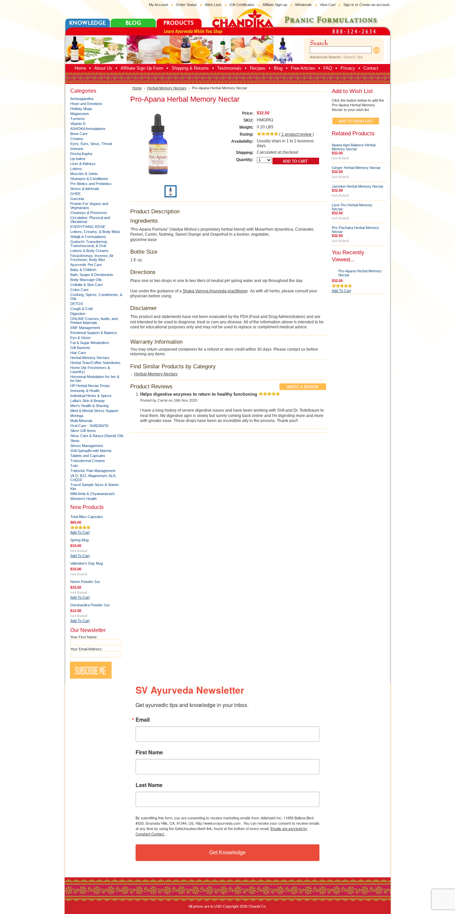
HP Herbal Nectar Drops (90, 386)
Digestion (77, 314)
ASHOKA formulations (88, 129)
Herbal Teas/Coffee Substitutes (95, 363)
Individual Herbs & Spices (91, 396)
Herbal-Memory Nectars (90, 358)
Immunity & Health (85, 391)
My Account (158, 5)
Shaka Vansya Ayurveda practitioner (215, 291)
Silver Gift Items (83, 431)
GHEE (75, 194)
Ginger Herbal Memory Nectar (356, 168)
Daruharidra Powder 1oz (90, 605)
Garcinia (77, 199)
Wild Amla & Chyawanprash (92, 494)
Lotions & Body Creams (89, 251)
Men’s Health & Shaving (89, 406)
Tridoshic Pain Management (92, 471)
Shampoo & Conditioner (89, 179)
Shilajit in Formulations (88, 237)
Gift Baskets (80, 348)
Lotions (76, 169)
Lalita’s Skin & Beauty (87, 401)
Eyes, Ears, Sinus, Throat (91, 144)
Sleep (74, 441)
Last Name (149, 785)
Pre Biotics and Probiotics (91, 184)
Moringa (76, 416)
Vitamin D (78, 124)
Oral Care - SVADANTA (89, 426)
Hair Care (78, 353)
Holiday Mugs (81, 109)
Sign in (348, 5)
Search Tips (353, 57)
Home (137, 88)
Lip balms (78, 159)
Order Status (186, 5)
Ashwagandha (81, 99)
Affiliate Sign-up (274, 5)
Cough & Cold (81, 309)
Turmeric (77, 119)
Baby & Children (83, 270)
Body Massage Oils (86, 280)
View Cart (327, 5)
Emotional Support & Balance (93, 333)
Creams (76, 139)
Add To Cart (80, 532)
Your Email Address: (86, 649)
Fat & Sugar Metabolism (89, 343)
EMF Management (85, 328)
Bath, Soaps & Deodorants (91, 275)
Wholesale (303, 5)
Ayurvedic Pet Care (86, 265)
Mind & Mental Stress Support (94, 411)
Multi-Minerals (81, 421)
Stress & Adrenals (84, 189)
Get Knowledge (227, 852)
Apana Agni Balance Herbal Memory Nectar (353, 147)
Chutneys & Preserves (88, 213)
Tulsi (74, 466)
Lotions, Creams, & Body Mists (95, 232)
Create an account (374, 5)
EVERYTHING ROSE (87, 227)
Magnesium (79, 114)
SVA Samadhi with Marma (90, 451)
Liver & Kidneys (83, 164)
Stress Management (86, 446)
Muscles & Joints (84, 174)
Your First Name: (84, 637)
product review (296, 134)
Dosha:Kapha (81, 154)
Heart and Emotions (86, 104)
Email (143, 719)
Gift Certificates (241, 5)
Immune (76, 149)
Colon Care (79, 290)
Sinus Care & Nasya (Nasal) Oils (97, 436)
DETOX (76, 304)
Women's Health (83, 499)
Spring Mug (79, 540)
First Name (149, 752)
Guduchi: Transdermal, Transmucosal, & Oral (89, 244)
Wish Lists (213, 5)
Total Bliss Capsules (86, 517)
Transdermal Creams (87, 461)
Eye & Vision (80, 338)
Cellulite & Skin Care (86, 285)
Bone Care (79, 134)
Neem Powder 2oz (85, 582)
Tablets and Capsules (87, 456)
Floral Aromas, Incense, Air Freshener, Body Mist (92, 258)
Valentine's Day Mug (86, 563)
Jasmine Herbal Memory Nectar (357, 186)
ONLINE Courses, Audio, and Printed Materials (94, 321)
